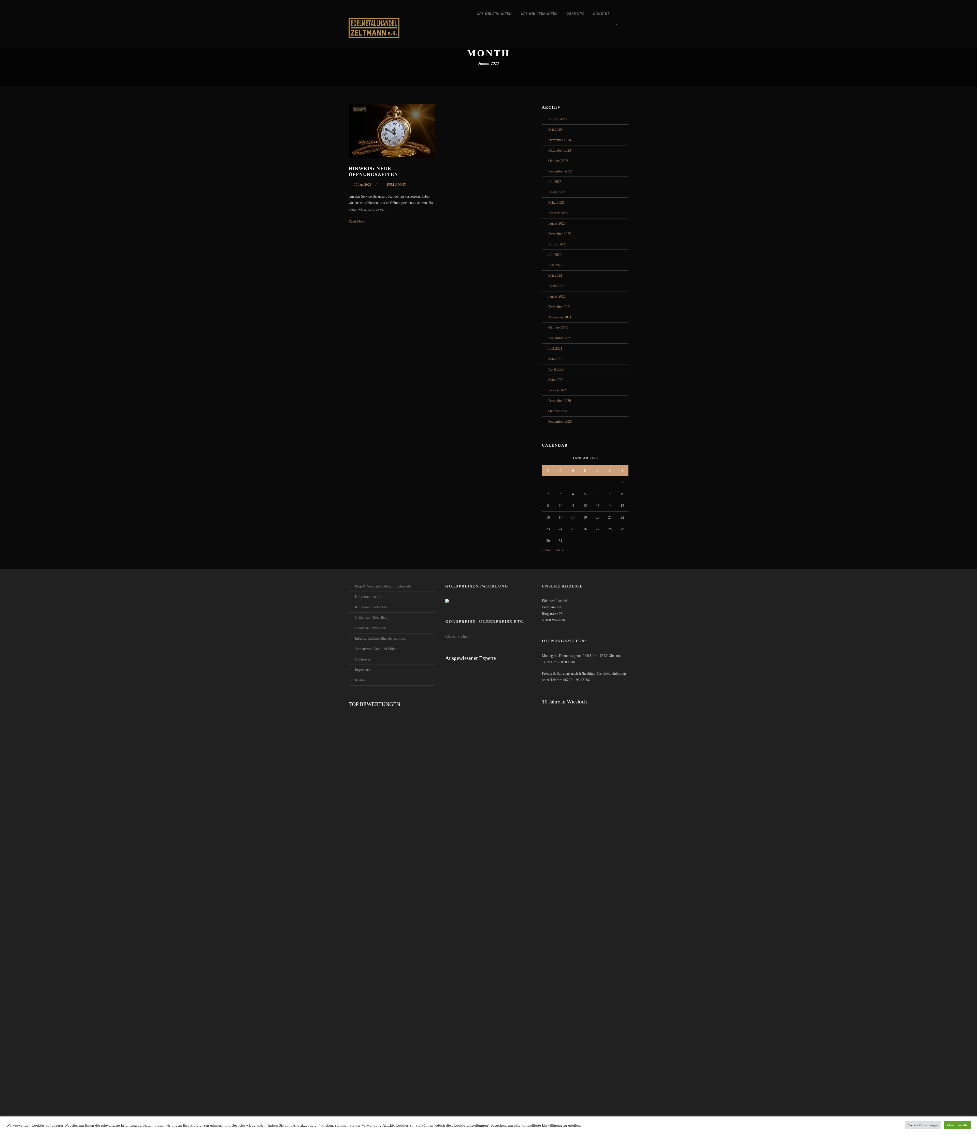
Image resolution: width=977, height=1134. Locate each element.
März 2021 (556, 380)
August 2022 (557, 244)
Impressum (363, 670)
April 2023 (556, 192)
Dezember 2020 (559, 401)
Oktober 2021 (558, 328)
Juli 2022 (555, 255)
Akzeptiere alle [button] (957, 1125)
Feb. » (559, 550)
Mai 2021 (555, 359)
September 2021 (560, 338)
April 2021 (556, 369)
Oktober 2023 (558, 161)
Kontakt (601, 14)
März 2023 (556, 202)
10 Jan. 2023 (362, 184)
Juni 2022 (555, 265)
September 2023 (560, 171)
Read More (356, 221)
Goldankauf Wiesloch (370, 628)
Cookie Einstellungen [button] (923, 1125)
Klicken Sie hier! (457, 636)
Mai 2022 (555, 275)
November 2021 (559, 317)
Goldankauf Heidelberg (372, 618)
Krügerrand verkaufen (371, 607)
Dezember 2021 (559, 307)
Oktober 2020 (558, 411)
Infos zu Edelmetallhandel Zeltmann (381, 638)
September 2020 (560, 421)
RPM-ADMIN (396, 184)
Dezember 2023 (559, 150)
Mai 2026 (555, 129)
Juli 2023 (555, 182)
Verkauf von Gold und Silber (376, 649)
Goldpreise (362, 659)
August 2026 (557, 119)
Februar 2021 (558, 390)
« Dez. (546, 550)
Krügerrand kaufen (368, 597)
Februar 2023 (558, 213)
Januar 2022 (557, 296)
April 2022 (556, 286)
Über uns (575, 14)
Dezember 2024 (559, 140)
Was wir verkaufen (539, 14)
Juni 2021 (555, 348)
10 (560, 506)
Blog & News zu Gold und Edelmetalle (383, 586)
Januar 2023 (557, 223)
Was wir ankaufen (494, 14)
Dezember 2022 (559, 234)
